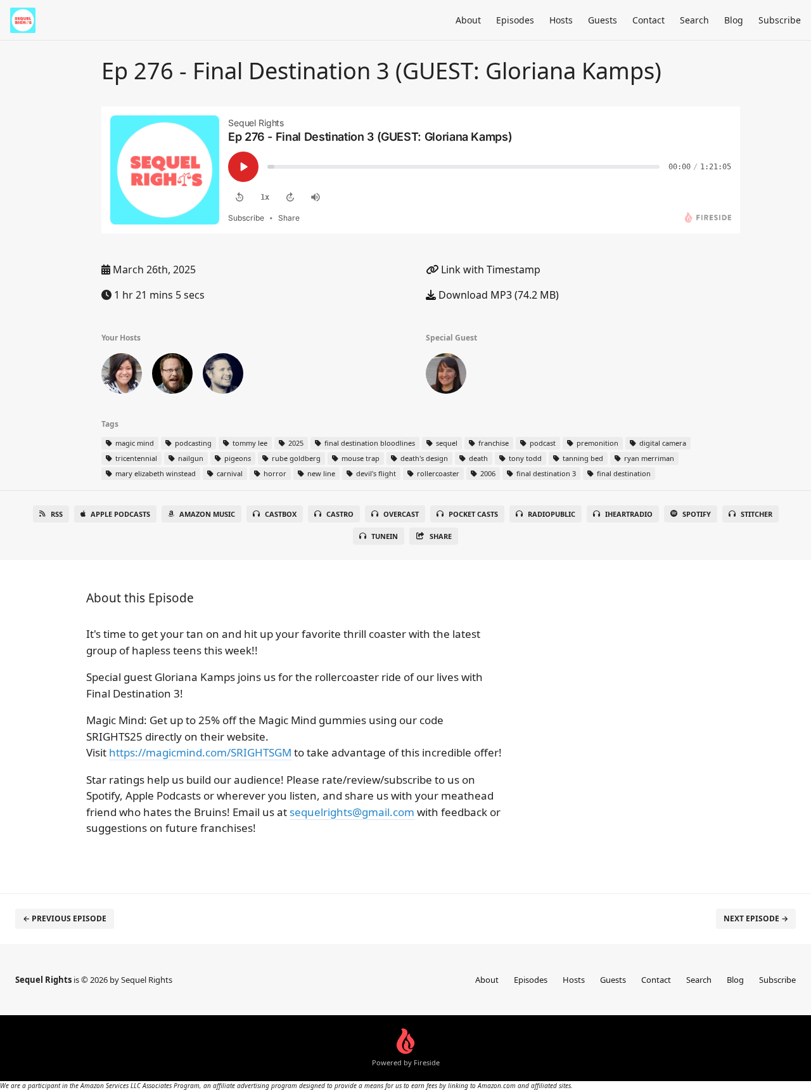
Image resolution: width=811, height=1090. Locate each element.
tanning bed (582, 458)
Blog (733, 20)
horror (274, 473)
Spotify (696, 514)
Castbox (281, 514)
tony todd (524, 458)
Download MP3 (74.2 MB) (497, 295)
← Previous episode (64, 918)
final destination (623, 473)
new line (320, 473)
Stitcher (756, 514)
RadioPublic (551, 514)
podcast (542, 443)
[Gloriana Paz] (446, 376)
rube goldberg (295, 458)
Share (441, 536)
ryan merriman (648, 458)
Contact (648, 20)
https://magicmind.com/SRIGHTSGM (200, 752)
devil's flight (375, 473)
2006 (486, 473)
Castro (340, 514)
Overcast (401, 514)
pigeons (236, 458)
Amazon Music (207, 514)
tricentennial (135, 458)
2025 (294, 443)
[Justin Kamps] (172, 376)
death (477, 458)
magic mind (133, 443)
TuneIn (384, 536)
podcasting (192, 443)
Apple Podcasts (120, 514)
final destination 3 (545, 473)
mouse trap (360, 458)
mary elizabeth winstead (154, 473)
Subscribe (779, 20)
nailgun (189, 458)
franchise (492, 443)
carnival (229, 473)
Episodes (515, 20)
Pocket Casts (473, 514)
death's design (423, 458)
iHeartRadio (629, 514)
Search (694, 20)
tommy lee (249, 443)
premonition (596, 443)
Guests (602, 20)
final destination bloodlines (368, 443)
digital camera (661, 443)
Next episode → (756, 918)
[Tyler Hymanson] (223, 376)
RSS (57, 514)
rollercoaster (437, 473)
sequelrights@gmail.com (352, 812)
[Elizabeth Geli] (121, 376)
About (468, 20)
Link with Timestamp (489, 269)
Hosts (561, 20)
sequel (445, 443)
